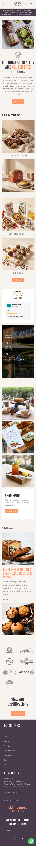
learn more (6, 599)
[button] (3, 4)
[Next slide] (22, 380)
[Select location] (23, 4)
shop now (18, 101)
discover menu (11, 511)
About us (6, 741)
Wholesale (7, 746)
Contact (6, 760)
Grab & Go (17, 273)
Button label (18, 713)
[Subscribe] (29, 830)
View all (18, 280)
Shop (5, 737)
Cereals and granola (16, 233)
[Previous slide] (13, 380)
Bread (16, 194)
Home (5, 732)
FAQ (5, 765)
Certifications (8, 755)
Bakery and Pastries (16, 155)
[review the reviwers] (8, 311)
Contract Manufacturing (10, 751)
